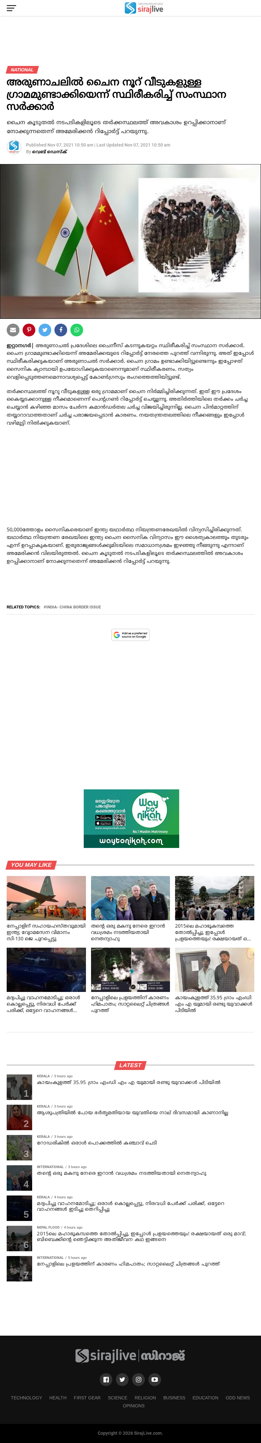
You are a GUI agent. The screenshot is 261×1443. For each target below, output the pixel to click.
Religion (145, 1397)
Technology (26, 1397)
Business (174, 1397)
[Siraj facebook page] (106, 1379)
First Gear (87, 1397)
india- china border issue (73, 607)
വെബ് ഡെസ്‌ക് (49, 152)
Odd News (238, 1397)
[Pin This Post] (29, 331)
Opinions (134, 1405)
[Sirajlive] (130, 1362)
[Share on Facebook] (76, 331)
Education (205, 1397)
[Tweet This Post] (45, 331)
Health (58, 1397)
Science (117, 1397)
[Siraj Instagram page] (138, 1379)
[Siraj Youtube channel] (154, 1379)
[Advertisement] (130, 483)
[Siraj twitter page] (122, 1379)
